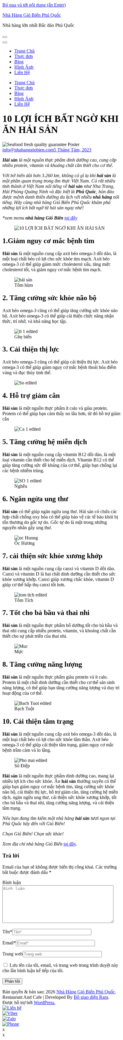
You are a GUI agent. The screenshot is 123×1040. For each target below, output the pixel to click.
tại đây (70, 217)
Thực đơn (23, 56)
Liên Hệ (22, 72)
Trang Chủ (24, 50)
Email (9, 942)
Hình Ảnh (23, 67)
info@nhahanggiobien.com (28, 149)
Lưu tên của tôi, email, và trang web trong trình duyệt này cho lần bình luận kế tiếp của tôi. (60, 968)
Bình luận (11, 882)
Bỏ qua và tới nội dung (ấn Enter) (34, 4)
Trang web (12, 953)
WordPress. (44, 1002)
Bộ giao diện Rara (91, 997)
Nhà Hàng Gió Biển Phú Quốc (31, 15)
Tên (7, 931)
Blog (19, 61)
